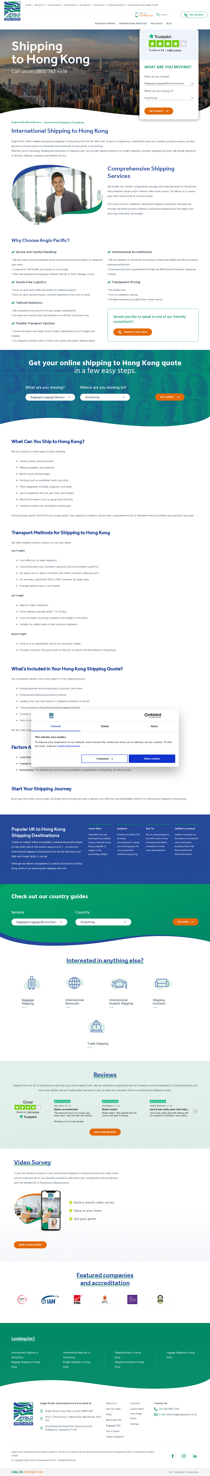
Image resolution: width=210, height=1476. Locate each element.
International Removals (74, 1002)
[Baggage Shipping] (34, 984)
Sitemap (134, 1424)
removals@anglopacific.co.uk (181, 1415)
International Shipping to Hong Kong (24, 1355)
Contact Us (99, 5)
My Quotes (84, 5)
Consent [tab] (56, 726)
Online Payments (116, 5)
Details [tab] (105, 726)
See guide (183, 922)
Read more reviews (105, 1132)
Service (17, 912)
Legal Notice (179, 1472)
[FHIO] (132, 1299)
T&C (170, 1472)
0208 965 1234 (33, 1472)
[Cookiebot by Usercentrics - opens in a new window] (147, 715)
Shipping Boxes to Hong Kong (128, 1355)
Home (28, 5)
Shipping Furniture (159, 1002)
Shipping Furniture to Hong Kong (129, 1364)
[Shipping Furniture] (165, 984)
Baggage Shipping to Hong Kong (25, 1364)
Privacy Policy (193, 1472)
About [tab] (154, 726)
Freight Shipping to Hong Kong (76, 1364)
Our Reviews (70, 5)
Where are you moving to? (159, 91)
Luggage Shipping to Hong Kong (181, 1355)
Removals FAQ (113, 1420)
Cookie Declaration (68, 746)
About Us (39, 5)
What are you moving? (156, 77)
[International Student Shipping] (121, 984)
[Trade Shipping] (99, 1027)
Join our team (54, 5)
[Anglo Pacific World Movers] (12, 11)
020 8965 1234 (146, 16)
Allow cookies (152, 758)
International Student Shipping (121, 1002)
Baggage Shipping (28, 1002)
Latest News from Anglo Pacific (143, 5)
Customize (102, 758)
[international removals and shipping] (23, 1414)
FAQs (109, 1415)
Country (82, 912)
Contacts (135, 1403)
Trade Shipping (97, 1044)
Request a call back (135, 332)
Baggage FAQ (113, 1426)
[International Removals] (77, 984)
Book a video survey (30, 1245)
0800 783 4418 (51, 71)
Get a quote (156, 111)
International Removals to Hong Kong (77, 1355)
